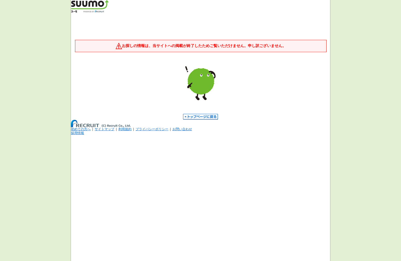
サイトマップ (104, 129)
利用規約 (124, 129)
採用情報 (77, 133)
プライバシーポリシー (152, 129)
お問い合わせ (182, 129)
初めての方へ (81, 129)
